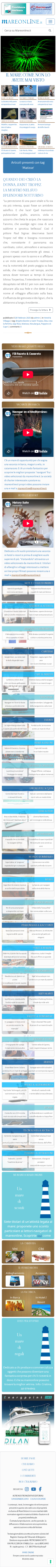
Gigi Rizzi (17, 323)
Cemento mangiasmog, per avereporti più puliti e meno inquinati (14, 1139)
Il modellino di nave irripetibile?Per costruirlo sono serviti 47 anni (41, 843)
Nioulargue (35, 323)
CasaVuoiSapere (38, 1499)
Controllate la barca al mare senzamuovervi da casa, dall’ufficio (41, 1139)
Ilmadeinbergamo (20, 1499)
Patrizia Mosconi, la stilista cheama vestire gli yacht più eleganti (41, 934)
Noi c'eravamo (28, 1481)
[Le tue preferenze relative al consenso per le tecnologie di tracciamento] (51, 1562)
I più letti (28, 1470)
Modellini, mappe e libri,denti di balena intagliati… (9, 127)
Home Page (28, 1458)
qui (39, 1235)
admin (37, 317)
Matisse (25, 323)
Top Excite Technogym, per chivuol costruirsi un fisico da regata (14, 1093)
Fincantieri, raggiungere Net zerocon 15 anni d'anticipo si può (41, 660)
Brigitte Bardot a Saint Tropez (29, 320)
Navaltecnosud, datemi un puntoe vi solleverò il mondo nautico (14, 979)
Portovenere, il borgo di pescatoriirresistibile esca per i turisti (41, 1162)
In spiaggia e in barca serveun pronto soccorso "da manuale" (15, 1025)
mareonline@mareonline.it (32, 488)
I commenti (28, 1476)
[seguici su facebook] (40, 1489)
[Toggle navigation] (50, 21)
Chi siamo (28, 1464)
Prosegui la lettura (39, 310)
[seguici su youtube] (33, 1489)
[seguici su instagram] (27, 1489)
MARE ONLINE (28, 1552)
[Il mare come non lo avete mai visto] (28, 54)
